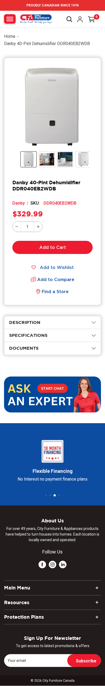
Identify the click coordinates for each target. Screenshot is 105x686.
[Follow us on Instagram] (52, 564)
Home (9, 36)
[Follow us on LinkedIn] (62, 564)
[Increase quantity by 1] (38, 227)
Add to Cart (52, 247)
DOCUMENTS (23, 348)
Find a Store (55, 291)
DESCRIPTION (24, 322)
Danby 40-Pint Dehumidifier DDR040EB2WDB (47, 43)
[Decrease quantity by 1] (17, 227)
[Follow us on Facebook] (42, 564)
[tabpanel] (52, 322)
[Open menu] (10, 19)
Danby (18, 203)
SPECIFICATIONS (28, 335)
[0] (92, 19)
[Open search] (69, 19)
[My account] (79, 19)
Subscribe (86, 660)
